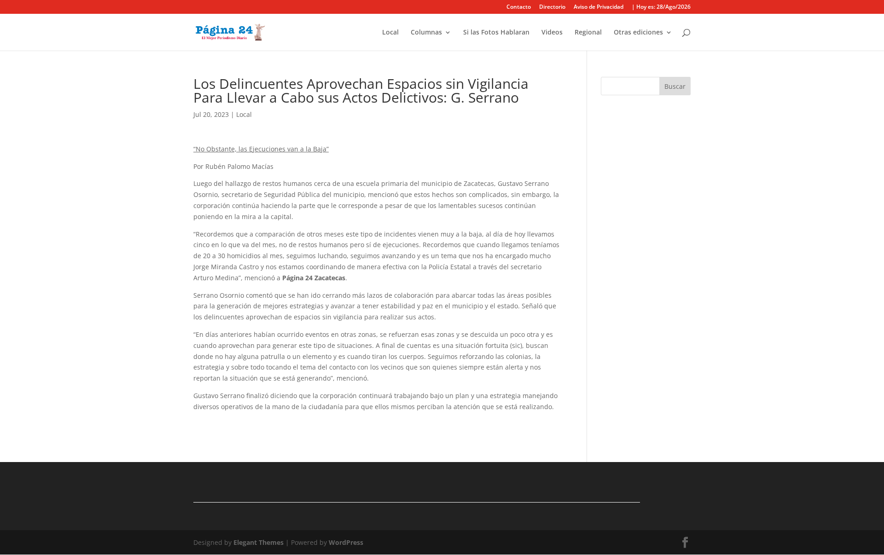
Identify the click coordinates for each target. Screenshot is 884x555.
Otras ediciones (638, 32)
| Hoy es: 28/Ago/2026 (661, 7)
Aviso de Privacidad (598, 7)
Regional (588, 32)
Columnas (426, 32)
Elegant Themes (258, 542)
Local (390, 32)
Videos (552, 32)
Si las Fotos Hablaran (496, 32)
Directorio (552, 7)
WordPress (346, 542)
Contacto (518, 7)
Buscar (675, 86)
